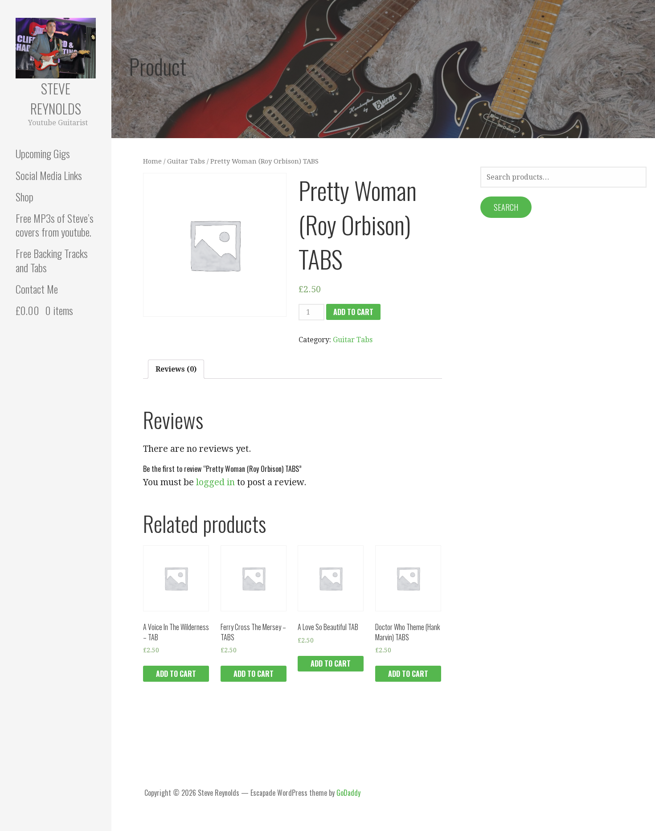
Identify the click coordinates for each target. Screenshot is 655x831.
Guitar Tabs (186, 161)
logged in (215, 482)
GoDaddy (348, 792)
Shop (24, 196)
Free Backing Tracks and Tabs (52, 260)
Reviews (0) (176, 369)
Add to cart (353, 312)
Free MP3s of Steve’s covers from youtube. (55, 225)
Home (152, 161)
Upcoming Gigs (43, 153)
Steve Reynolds (55, 98)
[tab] (176, 369)
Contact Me (37, 289)
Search (506, 207)
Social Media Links (49, 175)
